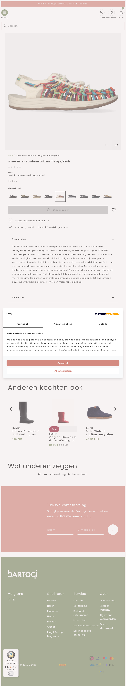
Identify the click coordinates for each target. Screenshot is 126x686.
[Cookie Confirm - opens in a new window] (107, 314)
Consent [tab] (22, 324)
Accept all (63, 363)
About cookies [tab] (63, 324)
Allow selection (63, 371)
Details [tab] (103, 324)
